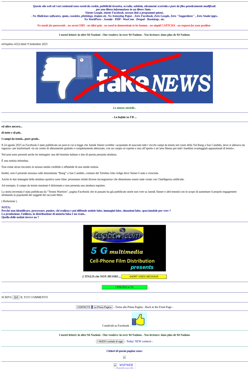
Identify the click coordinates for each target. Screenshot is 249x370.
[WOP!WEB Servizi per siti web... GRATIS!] (124, 367)
